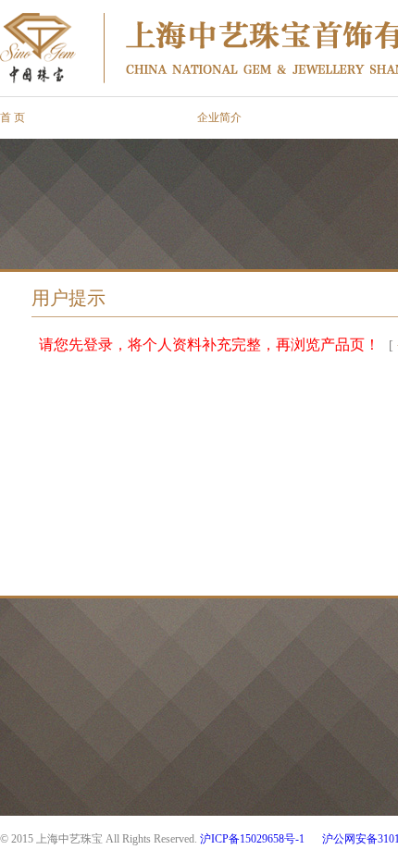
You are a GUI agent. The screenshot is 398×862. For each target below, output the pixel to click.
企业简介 (219, 117)
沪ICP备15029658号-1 (252, 838)
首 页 (12, 117)
